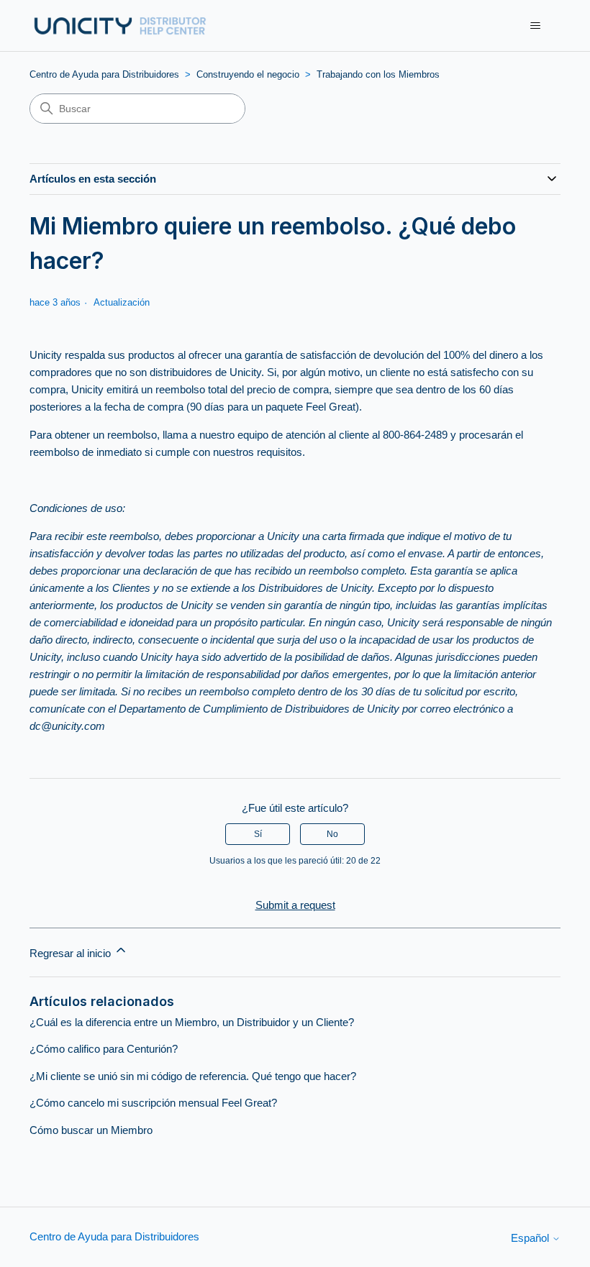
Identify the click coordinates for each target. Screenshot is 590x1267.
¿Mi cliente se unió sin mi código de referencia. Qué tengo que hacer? (193, 1076)
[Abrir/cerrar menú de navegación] (534, 25)
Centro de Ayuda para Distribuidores (104, 74)
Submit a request (295, 905)
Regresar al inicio (72, 953)
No (332, 834)
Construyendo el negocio (247, 74)
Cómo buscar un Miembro (91, 1130)
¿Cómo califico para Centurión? (104, 1049)
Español (531, 1238)
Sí (258, 834)
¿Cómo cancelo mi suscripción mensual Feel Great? (153, 1103)
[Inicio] (119, 25)
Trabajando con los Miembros (378, 74)
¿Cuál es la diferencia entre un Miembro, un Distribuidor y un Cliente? (192, 1022)
